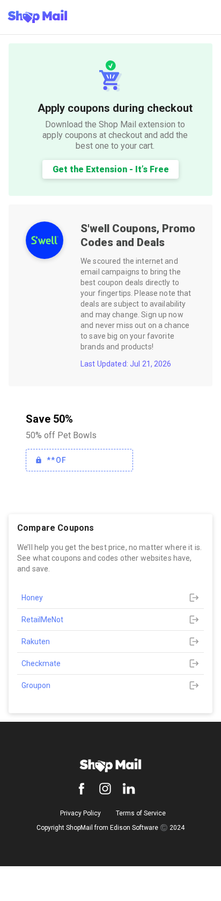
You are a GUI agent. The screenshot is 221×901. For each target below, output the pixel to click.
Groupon (35, 685)
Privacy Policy (80, 813)
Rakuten (35, 641)
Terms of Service (141, 813)
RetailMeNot (42, 619)
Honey (32, 597)
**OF (57, 460)
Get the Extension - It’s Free (111, 169)
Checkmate (41, 663)
